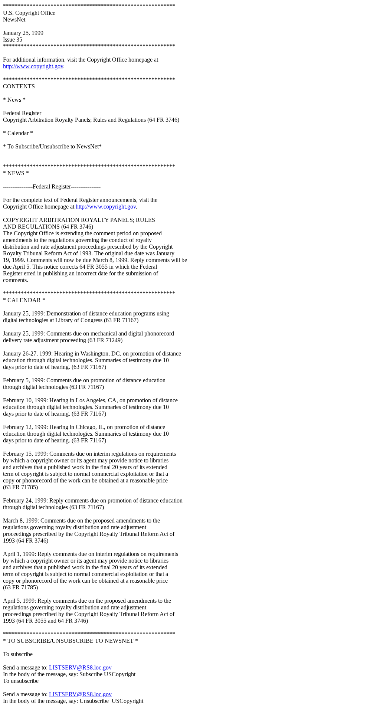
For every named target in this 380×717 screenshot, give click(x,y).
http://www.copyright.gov (33, 66)
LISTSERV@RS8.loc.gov (80, 667)
